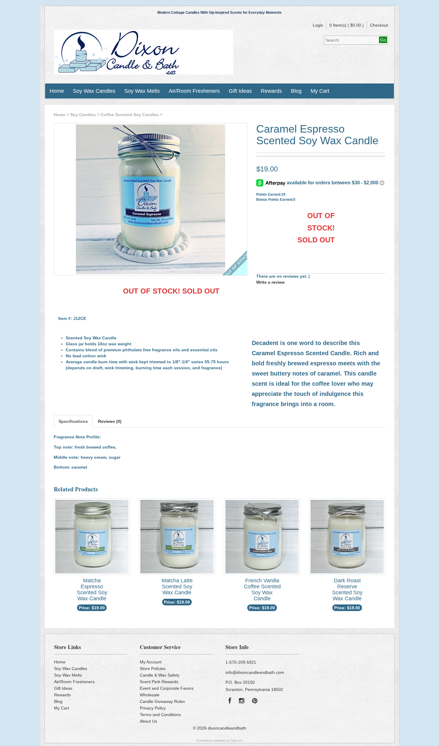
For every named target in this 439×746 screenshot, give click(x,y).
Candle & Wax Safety (159, 675)
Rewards (271, 91)
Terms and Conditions (160, 714)
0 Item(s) (337, 25)
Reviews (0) (110, 421)
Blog (296, 91)
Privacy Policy (153, 708)
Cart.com (236, 740)
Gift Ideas (240, 91)
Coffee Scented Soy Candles (130, 114)
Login (318, 25)
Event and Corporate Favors (167, 688)
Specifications (73, 421)
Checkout (379, 25)
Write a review (270, 282)
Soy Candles (83, 114)
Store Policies (152, 668)
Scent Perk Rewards (159, 681)
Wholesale (149, 694)
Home (57, 91)
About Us (148, 721)
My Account (151, 662)
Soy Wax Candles (94, 91)
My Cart (320, 91)
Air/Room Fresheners (194, 91)
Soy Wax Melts (142, 91)
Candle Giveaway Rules (162, 701)
